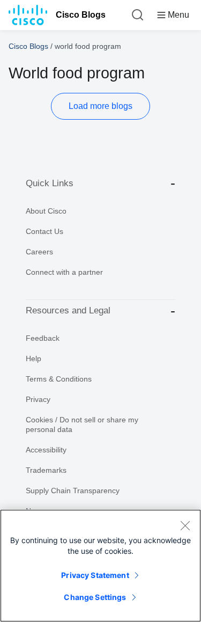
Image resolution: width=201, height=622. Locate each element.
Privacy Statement (95, 575)
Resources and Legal (68, 310)
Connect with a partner (64, 272)
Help (33, 358)
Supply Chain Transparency (73, 490)
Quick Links (49, 183)
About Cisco (46, 211)
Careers (39, 251)
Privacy (38, 399)
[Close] (185, 525)
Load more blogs (100, 106)
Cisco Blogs (81, 14)
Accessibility (46, 449)
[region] (100, 565)
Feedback (42, 338)
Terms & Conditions (59, 379)
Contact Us (44, 231)
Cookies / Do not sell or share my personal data (82, 424)
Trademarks (46, 470)
